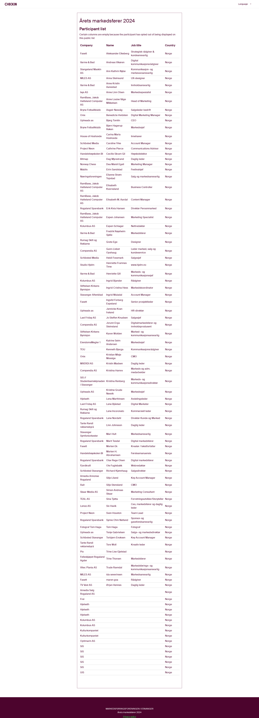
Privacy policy (129, 716)
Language (243, 4)
